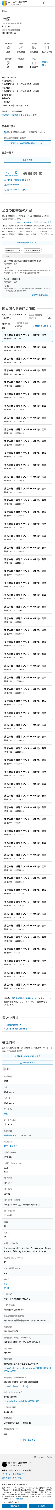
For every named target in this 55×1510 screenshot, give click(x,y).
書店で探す (27, 159)
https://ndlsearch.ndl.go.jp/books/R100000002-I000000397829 (27, 1369)
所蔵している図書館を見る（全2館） (28, 143)
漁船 (6, 1113)
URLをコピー (16, 175)
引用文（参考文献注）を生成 (18, 180)
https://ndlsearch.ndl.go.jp (16, 1386)
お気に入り (8, 175)
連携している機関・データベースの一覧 (33, 222)
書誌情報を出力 (13, 184)
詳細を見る (45, 63)
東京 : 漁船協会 (11, 1146)
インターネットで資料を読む (13, 1474)
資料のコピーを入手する (12, 1478)
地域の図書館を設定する (27, 242)
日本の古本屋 (12, 1024)
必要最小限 (14, 1505)
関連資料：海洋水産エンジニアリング (19, 114)
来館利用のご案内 (40, 325)
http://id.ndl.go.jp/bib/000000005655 (21, 1401)
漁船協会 (8, 1135)
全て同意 (41, 1505)
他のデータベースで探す (17, 189)
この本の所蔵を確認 (39, 294)
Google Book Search (16, 1028)
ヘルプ (39, 234)
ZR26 (6, 1283)
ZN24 (6, 1287)
